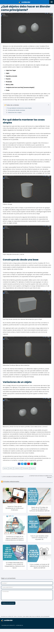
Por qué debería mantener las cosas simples (19, 108)
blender (5, 468)
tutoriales (33, 468)
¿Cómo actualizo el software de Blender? (13, 476)
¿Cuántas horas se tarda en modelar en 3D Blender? (40, 476)
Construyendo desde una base (16, 110)
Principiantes (26, 468)
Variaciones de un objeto (15, 112)
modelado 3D (17, 468)
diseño (10, 468)
